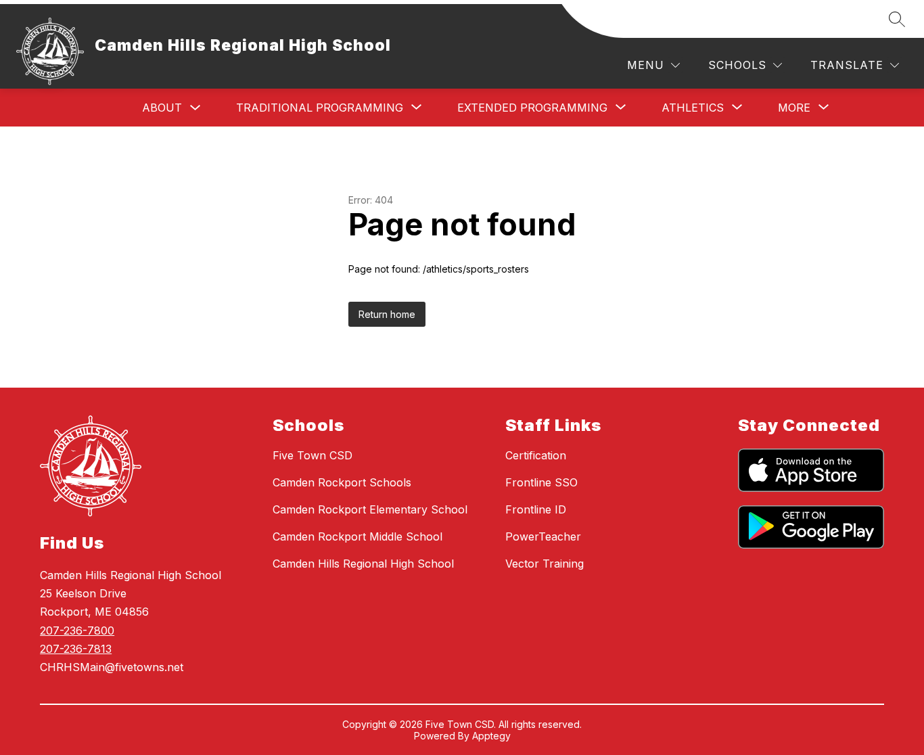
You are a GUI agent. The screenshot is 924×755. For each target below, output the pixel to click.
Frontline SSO (541, 482)
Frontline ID (535, 509)
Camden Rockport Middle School (357, 536)
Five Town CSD (312, 455)
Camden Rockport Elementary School (370, 509)
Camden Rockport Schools (342, 482)
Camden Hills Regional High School (363, 563)
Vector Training (544, 563)
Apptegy (491, 735)
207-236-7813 (76, 649)
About (162, 107)
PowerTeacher (543, 536)
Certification (535, 455)
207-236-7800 (77, 630)
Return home (387, 314)
